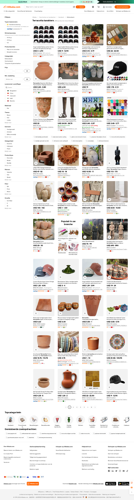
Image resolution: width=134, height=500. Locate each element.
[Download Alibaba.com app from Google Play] (124, 483)
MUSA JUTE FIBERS (38, 325)
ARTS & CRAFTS (62, 325)
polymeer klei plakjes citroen (98, 137)
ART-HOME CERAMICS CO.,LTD (42, 211)
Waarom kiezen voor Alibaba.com (13, 450)
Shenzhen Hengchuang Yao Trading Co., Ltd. (43, 54)
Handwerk (61, 17)
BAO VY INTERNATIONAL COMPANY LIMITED (43, 127)
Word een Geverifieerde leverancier (118, 460)
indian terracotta (85, 433)
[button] (74, 7)
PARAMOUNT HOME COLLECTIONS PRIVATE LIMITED (43, 399)
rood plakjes (91, 141)
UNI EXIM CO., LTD (87, 91)
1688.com (48, 491)
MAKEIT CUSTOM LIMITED (114, 91)
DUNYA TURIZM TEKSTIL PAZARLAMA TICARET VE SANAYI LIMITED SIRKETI (117, 325)
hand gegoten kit (12, 433)
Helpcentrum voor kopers (89, 450)
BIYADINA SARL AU (63, 289)
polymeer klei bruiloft (100, 433)
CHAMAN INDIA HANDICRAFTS (91, 362)
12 (91, 407)
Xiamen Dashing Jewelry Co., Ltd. (91, 54)
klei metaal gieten (77, 141)
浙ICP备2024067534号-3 (113, 497)
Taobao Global (74, 491)
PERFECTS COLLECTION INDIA (91, 325)
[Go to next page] (95, 407)
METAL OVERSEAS (112, 211)
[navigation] (17, 212)
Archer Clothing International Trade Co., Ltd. (117, 127)
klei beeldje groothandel (41, 137)
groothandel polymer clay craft (16, 437)
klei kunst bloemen (104, 141)
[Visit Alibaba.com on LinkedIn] (113, 471)
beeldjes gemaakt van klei (42, 141)
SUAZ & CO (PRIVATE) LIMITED (42, 91)
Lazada (67, 491)
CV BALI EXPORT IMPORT (89, 247)
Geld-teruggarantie (35, 453)
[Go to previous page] (66, 407)
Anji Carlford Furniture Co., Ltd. (42, 175)
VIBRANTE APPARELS (64, 175)
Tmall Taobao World (58, 491)
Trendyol (86, 491)
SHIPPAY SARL (111, 289)
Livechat (84, 453)
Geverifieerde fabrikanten (63, 450)
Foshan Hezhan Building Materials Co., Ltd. (117, 54)
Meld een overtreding (88, 469)
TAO (81, 491)
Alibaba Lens (7, 483)
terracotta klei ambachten (118, 137)
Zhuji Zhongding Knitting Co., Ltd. (91, 130)
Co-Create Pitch (8, 453)
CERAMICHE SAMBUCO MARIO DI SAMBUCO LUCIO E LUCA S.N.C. (117, 362)
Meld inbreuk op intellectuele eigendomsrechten (90, 464)
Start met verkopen (113, 453)
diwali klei (31, 437)
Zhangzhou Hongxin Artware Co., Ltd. (68, 363)
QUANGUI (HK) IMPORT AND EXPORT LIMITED (92, 175)
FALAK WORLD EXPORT (64, 213)
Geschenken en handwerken (47, 17)
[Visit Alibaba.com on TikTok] (127, 471)
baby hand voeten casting (59, 137)
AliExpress (41, 491)
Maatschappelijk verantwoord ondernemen (12, 458)
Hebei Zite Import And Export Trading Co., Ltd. (117, 249)
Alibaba (34, 17)
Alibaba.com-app (98, 483)
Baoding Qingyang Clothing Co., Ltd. (92, 289)
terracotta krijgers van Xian (68, 433)
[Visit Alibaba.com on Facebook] (109, 471)
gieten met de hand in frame (79, 137)
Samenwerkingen (113, 464)
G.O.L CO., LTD (37, 249)
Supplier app (73, 483)
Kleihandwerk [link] (70, 17)
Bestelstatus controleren (115, 457)
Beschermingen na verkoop (37, 460)
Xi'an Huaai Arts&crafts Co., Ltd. (115, 175)
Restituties (85, 460)
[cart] (99, 7)
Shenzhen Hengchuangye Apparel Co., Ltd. (68, 54)
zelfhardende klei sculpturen (29, 433)
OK (27, 71)
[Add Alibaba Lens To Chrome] (33, 483)
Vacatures (6, 462)
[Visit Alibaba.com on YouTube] (124, 471)
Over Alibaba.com (9, 446)
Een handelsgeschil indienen (90, 457)
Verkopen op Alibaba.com (115, 450)
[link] (131, 482)
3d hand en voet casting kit (61, 141)
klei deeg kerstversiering (45, 437)
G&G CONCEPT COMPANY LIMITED (68, 91)
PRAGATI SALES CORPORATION (91, 211)
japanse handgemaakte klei (118, 433)
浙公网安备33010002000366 (96, 497)
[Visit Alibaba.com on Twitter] (116, 471)
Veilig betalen (33, 450)
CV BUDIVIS (36, 362)
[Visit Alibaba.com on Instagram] (120, 471)
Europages (93, 491)
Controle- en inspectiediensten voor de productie (41, 464)
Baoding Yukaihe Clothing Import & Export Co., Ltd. (43, 289)
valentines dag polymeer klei (49, 433)
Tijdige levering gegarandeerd (38, 457)
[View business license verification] (83, 497)
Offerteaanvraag (60, 453)
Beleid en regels (34, 469)
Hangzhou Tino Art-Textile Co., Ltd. (67, 128)
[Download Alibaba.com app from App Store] (110, 483)
